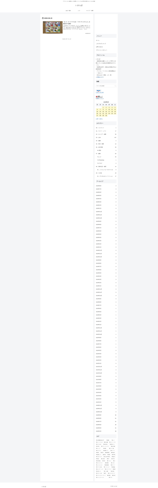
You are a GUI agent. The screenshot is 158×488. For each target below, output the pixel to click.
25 (112, 113)
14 (100, 111)
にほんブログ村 (100, 92)
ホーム (97, 40)
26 (115, 113)
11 (112, 109)
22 (103, 113)
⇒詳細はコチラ (100, 77)
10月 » (101, 118)
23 (106, 113)
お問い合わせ (99, 46)
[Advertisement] (66, 48)
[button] (115, 86)
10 (109, 109)
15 (103, 111)
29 (103, 115)
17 (109, 111)
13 (97, 111)
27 (97, 115)
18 (112, 111)
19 (115, 111)
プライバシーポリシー (101, 50)
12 (115, 109)
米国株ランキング (100, 98)
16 (106, 111)
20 (97, 113)
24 (109, 113)
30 (106, 115)
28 (100, 115)
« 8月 (97, 118)
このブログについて (101, 43)
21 (100, 113)
